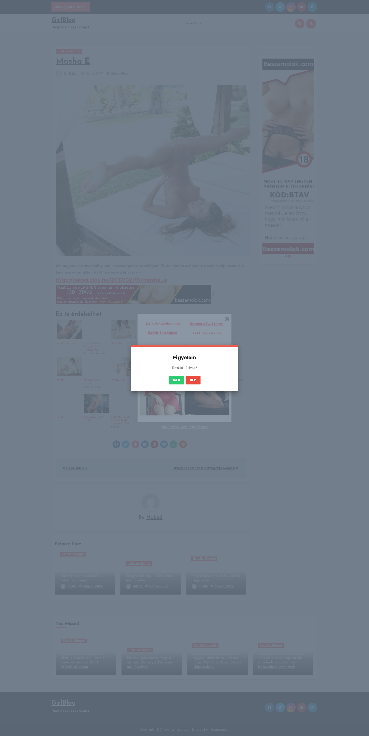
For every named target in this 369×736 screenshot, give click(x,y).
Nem (193, 380)
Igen (176, 380)
